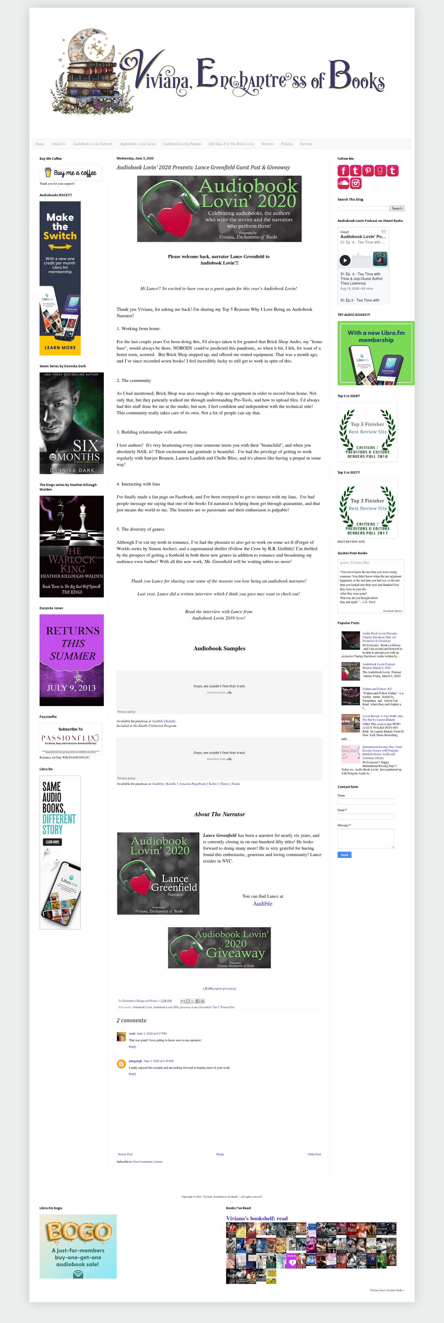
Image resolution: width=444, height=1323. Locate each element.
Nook (236, 783)
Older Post (314, 1154)
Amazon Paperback (192, 783)
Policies (287, 143)
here (240, 618)
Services (306, 143)
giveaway (185, 1007)
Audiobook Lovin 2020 (165, 1007)
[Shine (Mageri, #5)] (272, 1234)
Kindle (171, 721)
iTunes (224, 783)
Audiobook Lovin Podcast (182, 143)
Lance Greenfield (201, 1007)
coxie (132, 1033)
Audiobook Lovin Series (138, 143)
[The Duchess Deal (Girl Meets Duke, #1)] (262, 1234)
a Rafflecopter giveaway (219, 988)
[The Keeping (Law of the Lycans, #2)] (232, 1283)
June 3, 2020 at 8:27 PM (152, 1033)
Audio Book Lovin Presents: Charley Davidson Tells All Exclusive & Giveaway (380, 637)
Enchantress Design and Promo (140, 1000)
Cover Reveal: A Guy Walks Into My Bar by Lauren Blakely (383, 717)
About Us (59, 143)
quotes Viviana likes (355, 562)
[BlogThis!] (187, 1001)
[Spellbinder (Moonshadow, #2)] (342, 1234)
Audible (157, 721)
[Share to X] (192, 1001)
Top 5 (216, 1007)
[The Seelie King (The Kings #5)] (312, 1265)
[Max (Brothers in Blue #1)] (392, 1234)
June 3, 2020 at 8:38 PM (158, 1061)
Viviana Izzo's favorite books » (387, 1290)
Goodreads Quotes (392, 611)
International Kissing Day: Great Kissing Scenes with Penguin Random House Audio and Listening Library (382, 752)
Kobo (212, 783)
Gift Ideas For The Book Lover (231, 143)
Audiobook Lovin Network (93, 143)
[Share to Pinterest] (202, 1001)
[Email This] (183, 1001)
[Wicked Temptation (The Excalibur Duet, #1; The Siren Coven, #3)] (392, 1265)
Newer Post (125, 1154)
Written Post (227, 1007)
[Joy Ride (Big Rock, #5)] (262, 1280)
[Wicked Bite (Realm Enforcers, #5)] (302, 1249)
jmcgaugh (135, 1061)
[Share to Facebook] (197, 1001)
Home (39, 143)
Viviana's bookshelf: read (257, 1218)
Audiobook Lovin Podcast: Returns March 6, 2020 (379, 666)
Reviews (268, 143)
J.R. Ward (369, 602)
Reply (132, 1046)
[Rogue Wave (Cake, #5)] (302, 1234)
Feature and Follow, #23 (377, 689)
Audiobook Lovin (142, 1007)
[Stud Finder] (382, 1234)
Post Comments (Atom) (147, 1161)
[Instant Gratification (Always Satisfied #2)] (292, 1249)
